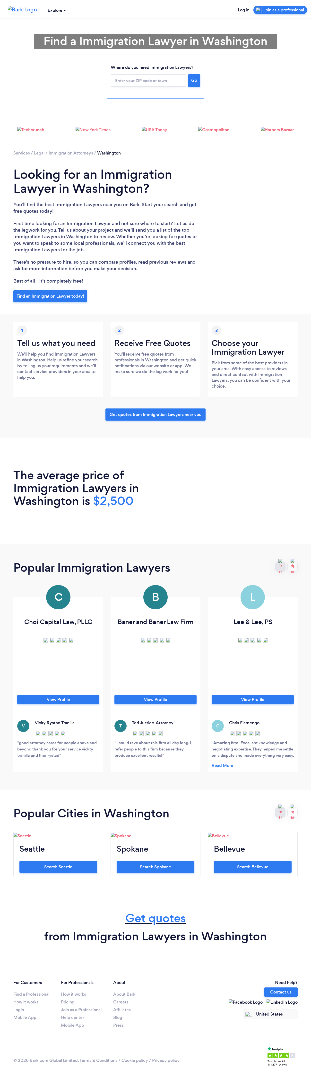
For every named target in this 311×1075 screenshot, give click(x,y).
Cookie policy (134, 1060)
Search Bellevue (252, 867)
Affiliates (122, 1010)
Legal (39, 153)
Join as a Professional (81, 1010)
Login (18, 1010)
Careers (120, 1002)
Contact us (281, 992)
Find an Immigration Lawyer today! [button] (50, 296)
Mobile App (24, 1017)
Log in (244, 10)
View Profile (58, 699)
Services (21, 153)
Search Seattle (58, 867)
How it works (25, 1002)
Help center (72, 1017)
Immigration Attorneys (71, 153)
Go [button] (194, 80)
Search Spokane (155, 867)
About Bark (124, 994)
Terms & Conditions (98, 1060)
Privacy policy (166, 1060)
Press (118, 1025)
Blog (117, 1017)
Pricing (68, 1002)
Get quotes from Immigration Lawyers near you (155, 414)
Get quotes (155, 918)
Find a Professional (31, 994)
